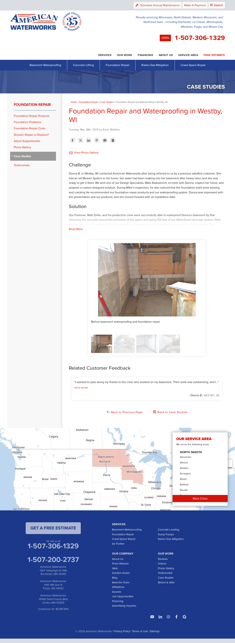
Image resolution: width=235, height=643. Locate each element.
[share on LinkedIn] (89, 140)
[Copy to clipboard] (113, 140)
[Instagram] (168, 617)
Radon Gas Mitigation (155, 65)
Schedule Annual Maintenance (160, 5)
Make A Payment (195, 5)
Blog (115, 578)
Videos (162, 564)
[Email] (105, 140)
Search (218, 5)
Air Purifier (118, 544)
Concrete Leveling (168, 530)
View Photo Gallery (86, 152)
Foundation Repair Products (31, 116)
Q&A (115, 568)
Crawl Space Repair (193, 65)
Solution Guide (121, 573)
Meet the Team (120, 582)
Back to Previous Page (126, 412)
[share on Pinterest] (97, 140)
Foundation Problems (27, 122)
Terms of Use (140, 631)
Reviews (163, 559)
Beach (183, 479)
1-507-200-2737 (53, 559)
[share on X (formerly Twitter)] (81, 140)
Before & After (166, 582)
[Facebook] (176, 617)
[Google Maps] (184, 617)
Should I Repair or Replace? (31, 134)
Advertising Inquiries (124, 606)
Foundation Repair (117, 65)
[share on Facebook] (72, 140)
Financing (117, 601)
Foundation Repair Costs (29, 128)
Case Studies (22, 156)
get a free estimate (53, 528)
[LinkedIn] (160, 617)
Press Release (120, 564)
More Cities (200, 498)
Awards (116, 592)
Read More (76, 229)
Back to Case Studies (171, 412)
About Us (117, 559)
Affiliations (118, 587)
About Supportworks (27, 141)
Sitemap (155, 631)
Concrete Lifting (83, 65)
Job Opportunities (122, 596)
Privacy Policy (122, 631)
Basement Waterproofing (45, 65)
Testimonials (22, 165)
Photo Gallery (22, 147)
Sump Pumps (166, 534)
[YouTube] (152, 617)
